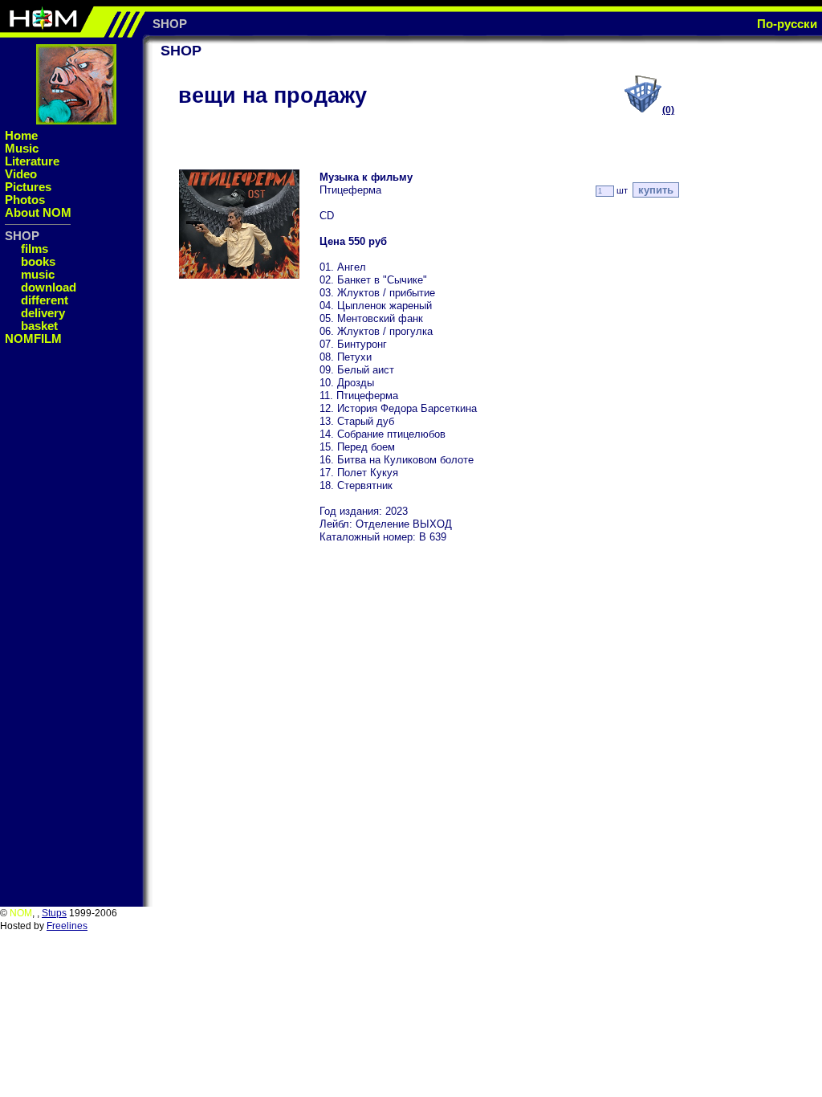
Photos (25, 199)
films (34, 248)
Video (21, 174)
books (38, 261)
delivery (43, 313)
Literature (32, 161)
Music (22, 148)
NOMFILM (33, 338)
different (44, 300)
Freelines (67, 926)
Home (21, 135)
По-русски (787, 24)
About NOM (38, 212)
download (48, 287)
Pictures (28, 187)
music (38, 274)
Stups (54, 913)
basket (39, 325)
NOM (21, 913)
